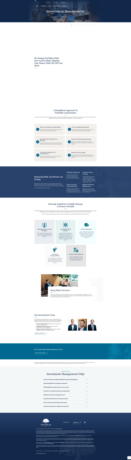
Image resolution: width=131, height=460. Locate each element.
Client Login (55, 2)
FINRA (56, 442)
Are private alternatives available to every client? (56, 406)
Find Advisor (48, 2)
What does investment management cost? (54, 394)
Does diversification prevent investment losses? (56, 398)
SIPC (58, 442)
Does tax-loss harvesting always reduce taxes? (55, 402)
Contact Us (63, 2)
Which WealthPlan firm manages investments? (55, 383)
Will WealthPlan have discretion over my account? (56, 387)
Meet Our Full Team (39, 333)
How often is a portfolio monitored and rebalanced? (57, 391)
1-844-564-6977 (66, 422)
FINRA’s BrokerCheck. (58, 428)
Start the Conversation (40, 352)
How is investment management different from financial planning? (61, 379)
